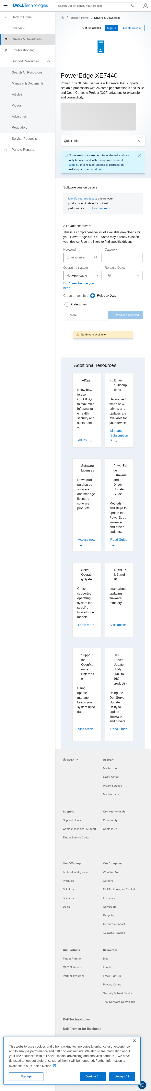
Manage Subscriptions (119, 435)
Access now (86, 539)
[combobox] (96, 6)
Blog (106, 958)
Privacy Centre (112, 984)
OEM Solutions (72, 967)
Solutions (69, 889)
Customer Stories (114, 932)
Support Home (79, 17)
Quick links (71, 140)
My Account (110, 768)
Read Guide (118, 539)
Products (68, 880)
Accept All (122, 1076)
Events (107, 967)
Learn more (99, 208)
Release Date (106, 295)
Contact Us (110, 828)
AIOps (82, 440)
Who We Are (111, 872)
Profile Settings (112, 785)
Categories (79, 304)
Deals (66, 906)
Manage (26, 1076)
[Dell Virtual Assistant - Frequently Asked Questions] (142, 1085)
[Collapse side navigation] (49, 1085)
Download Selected (127, 314)
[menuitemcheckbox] (27, 61)
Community (110, 820)
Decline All (93, 1076)
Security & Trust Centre (117, 993)
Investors (109, 898)
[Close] (134, 1040)
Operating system (75, 267)
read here (97, 169)
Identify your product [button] (81, 198)
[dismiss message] (139, 155)
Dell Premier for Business (82, 1028)
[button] (145, 5)
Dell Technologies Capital (119, 889)
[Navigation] (5, 5)
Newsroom (110, 906)
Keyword (69, 249)
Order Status (111, 776)
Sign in (73, 164)
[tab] (75, 315)
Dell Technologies (76, 1019)
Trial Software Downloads (119, 1001)
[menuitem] (27, 17)
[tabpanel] (103, 334)
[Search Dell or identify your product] (133, 6)
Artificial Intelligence (75, 872)
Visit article (118, 625)
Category (111, 249)
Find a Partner (72, 958)
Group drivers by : (75, 295)
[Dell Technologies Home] (30, 5)
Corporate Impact (114, 924)
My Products (111, 794)
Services (68, 898)
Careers (108, 880)
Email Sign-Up (112, 975)
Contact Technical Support (79, 828)
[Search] (96, 257)
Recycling (109, 915)
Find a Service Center (76, 837)
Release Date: (115, 267)
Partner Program (73, 975)
